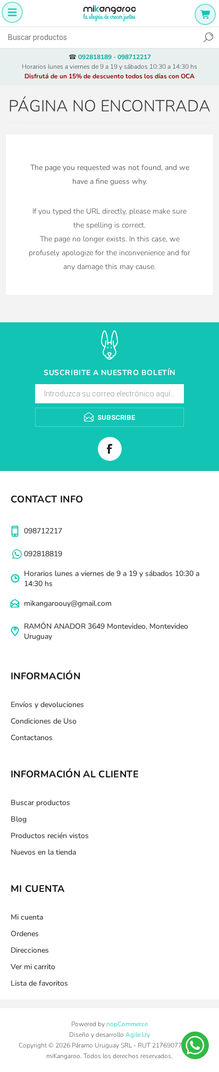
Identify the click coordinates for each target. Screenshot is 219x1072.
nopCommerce (127, 1024)
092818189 (95, 57)
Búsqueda (208, 37)
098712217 (134, 57)
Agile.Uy (137, 1034)
